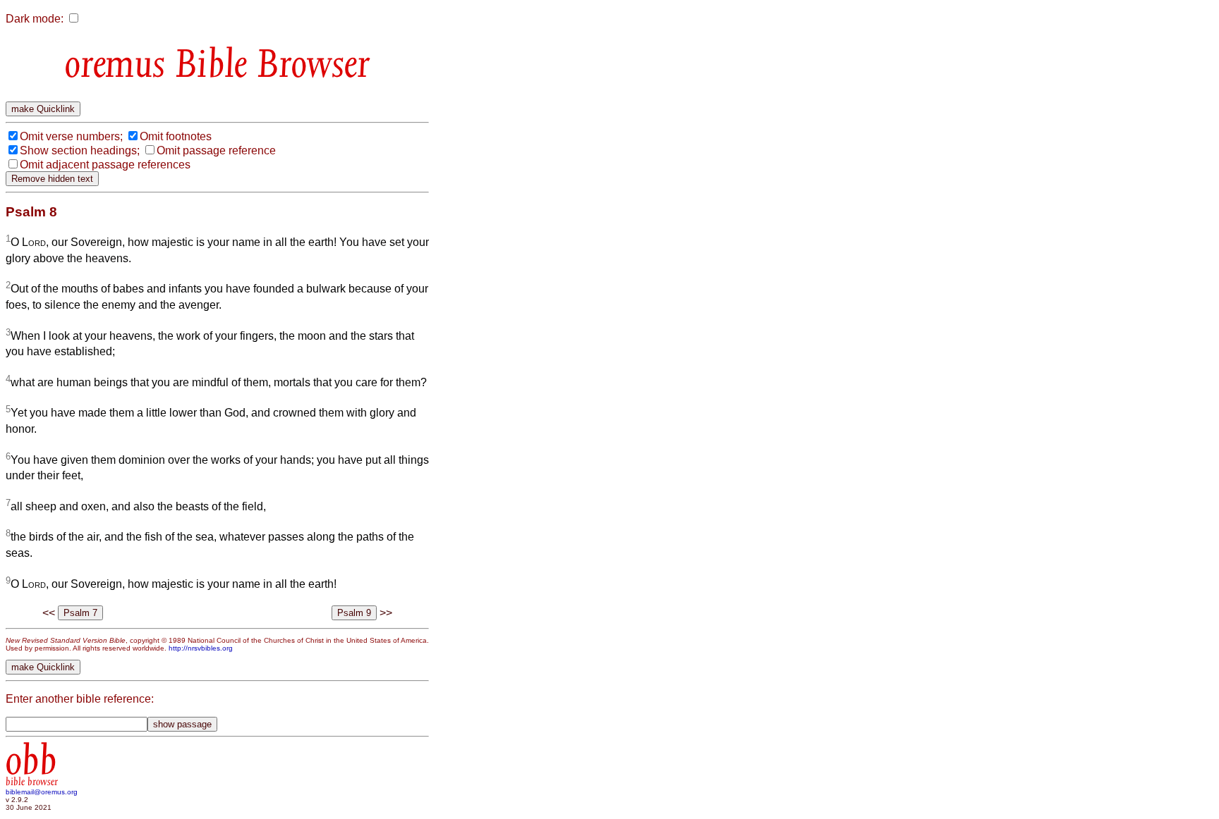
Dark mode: (34, 19)
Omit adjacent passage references (105, 165)
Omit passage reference (216, 150)
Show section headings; (80, 150)
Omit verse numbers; (71, 136)
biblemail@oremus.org (42, 792)
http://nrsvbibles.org (201, 648)
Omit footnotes (176, 136)
